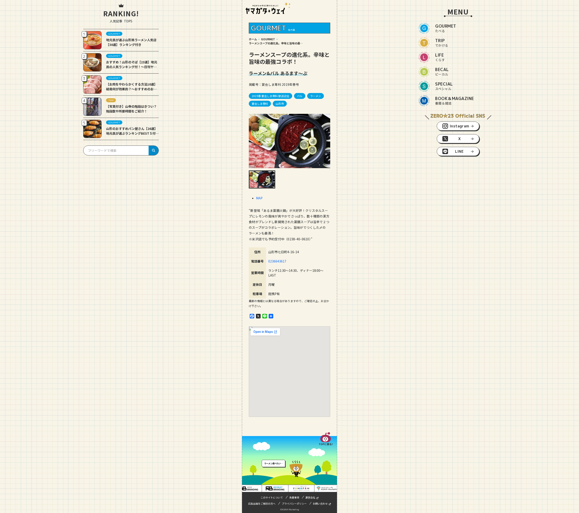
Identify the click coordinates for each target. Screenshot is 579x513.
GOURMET (268, 39)
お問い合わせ (320, 503)
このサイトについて (272, 497)
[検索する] (154, 150)
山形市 (280, 103)
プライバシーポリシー (294, 503)
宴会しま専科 (260, 103)
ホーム (253, 39)
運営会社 (310, 497)
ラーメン (315, 96)
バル (299, 96)
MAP (259, 198)
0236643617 (277, 261)
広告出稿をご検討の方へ (261, 503)
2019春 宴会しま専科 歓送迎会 (270, 96)
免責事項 (294, 497)
